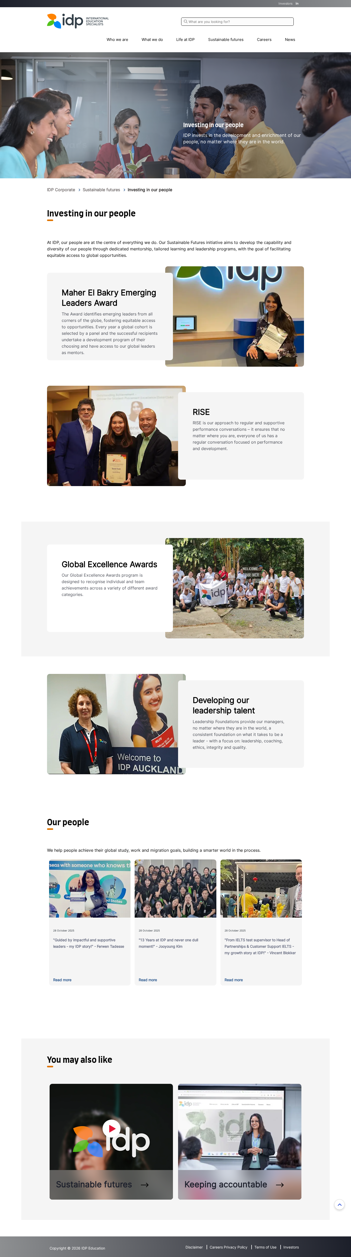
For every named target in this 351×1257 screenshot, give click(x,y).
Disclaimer (194, 1247)
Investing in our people (150, 189)
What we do (152, 39)
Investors (285, 3)
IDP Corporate (61, 189)
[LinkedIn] (297, 3)
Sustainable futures (226, 39)
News (290, 39)
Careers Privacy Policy (228, 1247)
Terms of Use (265, 1247)
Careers (264, 39)
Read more (62, 980)
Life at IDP (185, 39)
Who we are (117, 39)
